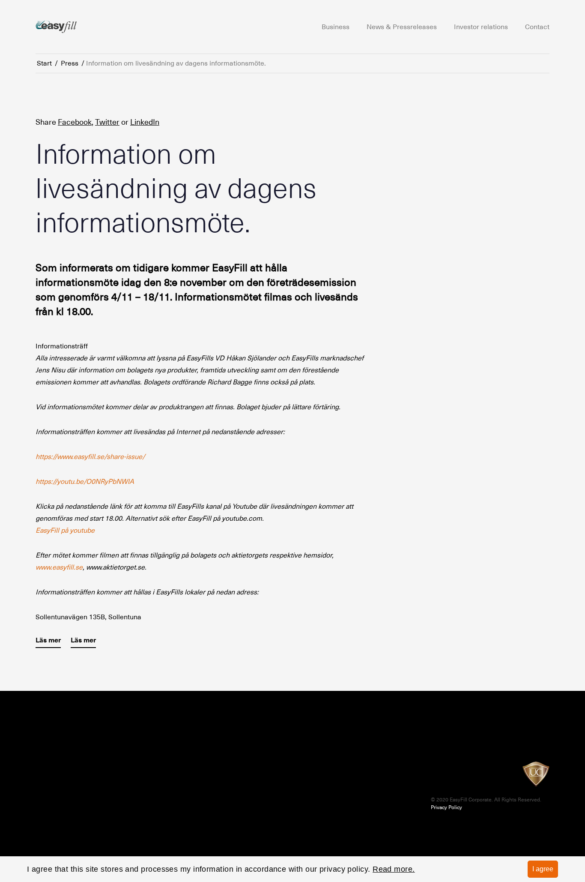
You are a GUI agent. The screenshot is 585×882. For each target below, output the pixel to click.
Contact (537, 27)
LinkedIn (144, 122)
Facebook (75, 122)
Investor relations (481, 27)
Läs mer (48, 640)
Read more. (394, 869)
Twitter (107, 122)
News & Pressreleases (402, 27)
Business (335, 27)
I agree (542, 869)
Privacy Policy (446, 807)
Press (69, 63)
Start (44, 63)
